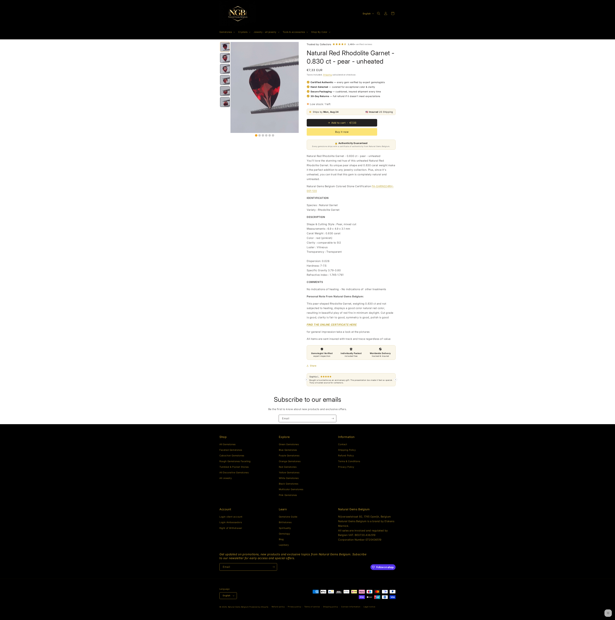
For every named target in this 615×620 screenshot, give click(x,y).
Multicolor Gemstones (291, 489)
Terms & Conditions (349, 461)
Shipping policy (330, 607)
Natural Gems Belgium (238, 607)
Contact (342, 444)
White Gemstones (289, 478)
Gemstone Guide (288, 516)
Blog (281, 539)
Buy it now (342, 131)
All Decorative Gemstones (234, 472)
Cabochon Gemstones (231, 455)
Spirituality (285, 528)
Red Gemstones (288, 466)
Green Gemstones (289, 444)
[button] (226, 32)
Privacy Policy (346, 466)
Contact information (350, 607)
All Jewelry (225, 478)
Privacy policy (294, 607)
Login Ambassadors (230, 522)
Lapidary (284, 544)
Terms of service (312, 607)
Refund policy (278, 607)
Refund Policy (346, 455)
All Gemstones (227, 444)
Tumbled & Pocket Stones (234, 466)
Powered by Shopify (258, 607)
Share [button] (313, 365)
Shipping (327, 74)
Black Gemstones (288, 483)
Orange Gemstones (290, 461)
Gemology (284, 533)
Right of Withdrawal (230, 528)
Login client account (230, 516)
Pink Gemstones (288, 495)
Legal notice (369, 607)
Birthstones (285, 522)
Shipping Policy (347, 450)
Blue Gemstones (288, 450)
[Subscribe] (332, 418)
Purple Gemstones (289, 455)
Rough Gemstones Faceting (234, 461)
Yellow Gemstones (289, 472)
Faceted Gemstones (230, 450)
